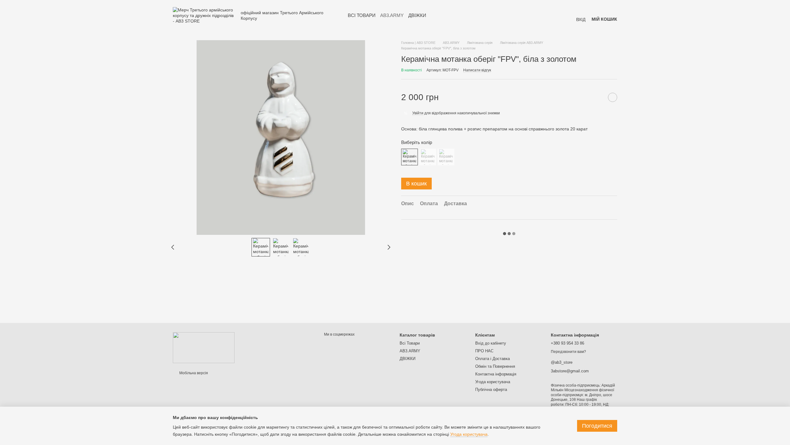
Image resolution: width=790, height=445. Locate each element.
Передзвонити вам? (568, 352)
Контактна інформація (495, 374)
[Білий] (409, 157)
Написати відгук (477, 70)
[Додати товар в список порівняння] (597, 97)
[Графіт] (427, 157)
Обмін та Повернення (495, 366)
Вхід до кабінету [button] (490, 343)
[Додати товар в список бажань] (612, 97)
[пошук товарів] (437, 15)
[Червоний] (446, 157)
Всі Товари (362, 15)
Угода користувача (492, 381)
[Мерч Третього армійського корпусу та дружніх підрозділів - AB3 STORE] (204, 347)
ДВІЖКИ (417, 15)
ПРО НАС (484, 351)
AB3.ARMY (392, 15)
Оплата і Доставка (492, 358)
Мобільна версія (193, 373)
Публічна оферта (491, 389)
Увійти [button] (417, 113)
